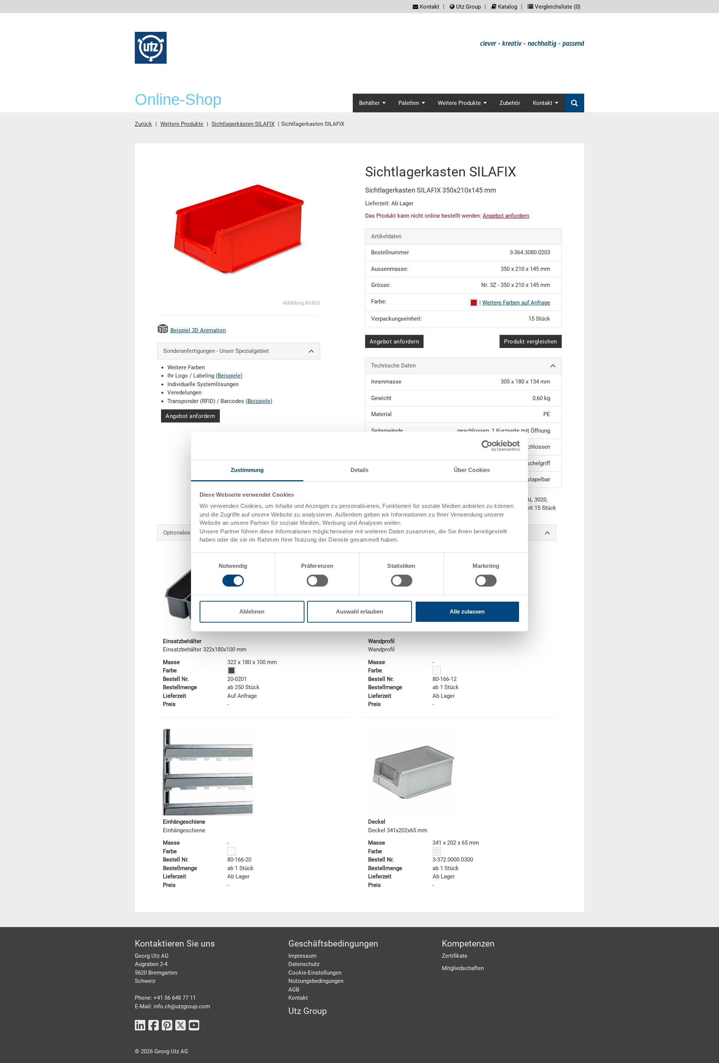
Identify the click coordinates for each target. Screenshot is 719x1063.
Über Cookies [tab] (472, 470)
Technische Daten (393, 365)
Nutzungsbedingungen (315, 981)
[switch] (317, 581)
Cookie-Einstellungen (315, 972)
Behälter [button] (369, 103)
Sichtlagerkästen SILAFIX (243, 124)
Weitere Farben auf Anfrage (516, 302)
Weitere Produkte (181, 124)
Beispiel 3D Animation (198, 330)
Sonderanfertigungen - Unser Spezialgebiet (216, 351)
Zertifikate (454, 956)
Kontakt (428, 6)
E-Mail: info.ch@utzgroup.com (172, 1006)
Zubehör (510, 103)
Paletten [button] (408, 103)
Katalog (507, 6)
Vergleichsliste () (556, 6)
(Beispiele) (229, 375)
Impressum (302, 956)
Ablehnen (251, 611)
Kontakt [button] (542, 103)
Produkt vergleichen (530, 341)
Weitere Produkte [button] (459, 103)
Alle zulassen (467, 611)
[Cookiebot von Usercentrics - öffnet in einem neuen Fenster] (487, 445)
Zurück (143, 124)
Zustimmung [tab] (247, 470)
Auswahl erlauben (359, 611)
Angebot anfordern (190, 416)
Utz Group (468, 6)
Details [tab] (360, 470)
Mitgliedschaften (463, 968)
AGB (293, 989)
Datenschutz (303, 964)
